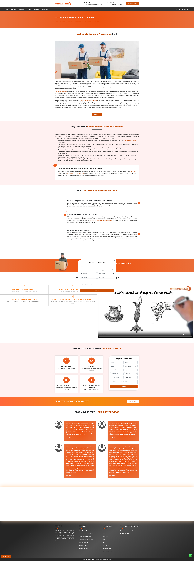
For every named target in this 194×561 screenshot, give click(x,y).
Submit (97, 290)
